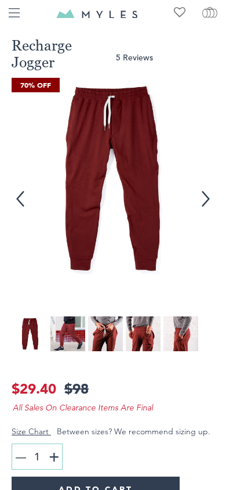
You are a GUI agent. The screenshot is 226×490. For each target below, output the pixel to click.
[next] (205, 192)
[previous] (17, 192)
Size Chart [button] (31, 431)
